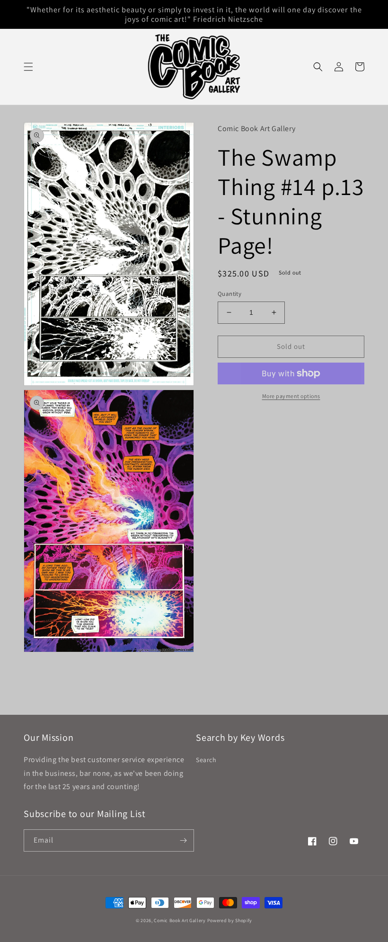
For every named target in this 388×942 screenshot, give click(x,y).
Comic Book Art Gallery (179, 920)
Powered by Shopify (230, 920)
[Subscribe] (183, 840)
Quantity (229, 294)
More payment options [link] (291, 396)
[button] (28, 66)
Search (206, 759)
